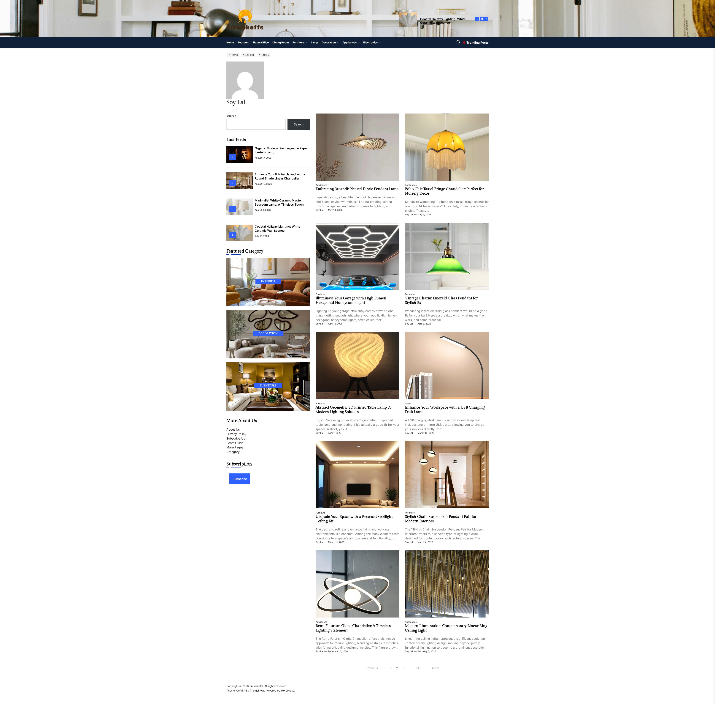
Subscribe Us (235, 438)
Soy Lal (319, 210)
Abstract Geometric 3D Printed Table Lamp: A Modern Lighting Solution (353, 409)
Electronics (370, 42)
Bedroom (243, 42)
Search (231, 115)
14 (418, 668)
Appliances (349, 42)
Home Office (261, 42)
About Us (233, 429)
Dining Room (280, 42)
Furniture (298, 42)
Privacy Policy (236, 434)
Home (230, 42)
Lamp (314, 42)
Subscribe (240, 479)
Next (435, 668)
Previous (372, 668)
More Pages (234, 447)
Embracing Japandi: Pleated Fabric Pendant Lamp (357, 189)
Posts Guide (234, 443)
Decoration (329, 42)
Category (233, 452)
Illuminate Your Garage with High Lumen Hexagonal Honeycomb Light (351, 300)
